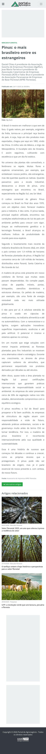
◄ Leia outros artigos (12, 484)
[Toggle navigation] (41, 4)
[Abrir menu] (3, 4)
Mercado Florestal (9, 43)
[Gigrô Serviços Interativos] (23, 739)
